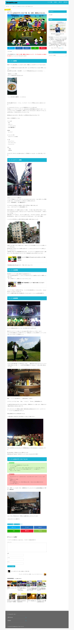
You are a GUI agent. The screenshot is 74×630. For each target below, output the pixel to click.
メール (8, 557)
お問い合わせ (10, 617)
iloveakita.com (11, 2)
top (21, 524)
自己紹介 (9, 620)
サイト (8, 561)
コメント (9, 542)
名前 (8, 553)
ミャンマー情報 (10, 524)
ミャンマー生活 (17, 524)
